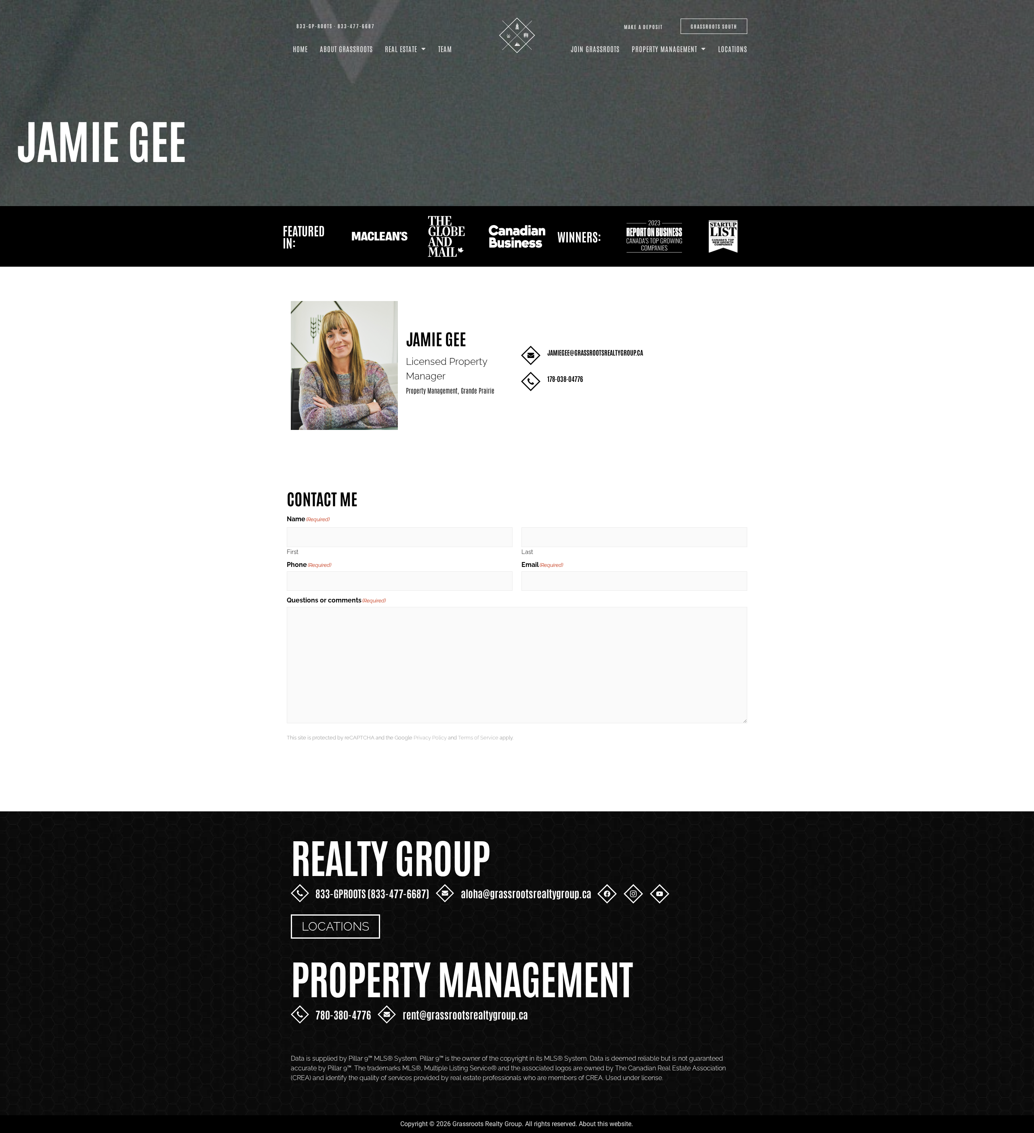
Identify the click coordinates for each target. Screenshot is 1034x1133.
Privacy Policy (430, 738)
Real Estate (401, 48)
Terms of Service (478, 738)
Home (300, 48)
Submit (311, 763)
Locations (732, 48)
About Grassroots (346, 48)
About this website (605, 1124)
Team (445, 48)
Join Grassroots (595, 48)
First (292, 551)
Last (527, 551)
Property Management (664, 48)
